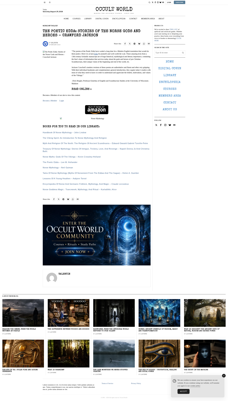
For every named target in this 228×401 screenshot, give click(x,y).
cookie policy (195, 386)
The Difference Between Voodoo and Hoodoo (68, 329)
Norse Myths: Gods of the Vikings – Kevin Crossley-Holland (72, 157)
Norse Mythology (50, 26)
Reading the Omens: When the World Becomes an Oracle (19, 330)
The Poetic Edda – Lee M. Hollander (60, 162)
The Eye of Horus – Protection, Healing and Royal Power (158, 370)
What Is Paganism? (56, 370)
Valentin (54, 43)
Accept (183, 391)
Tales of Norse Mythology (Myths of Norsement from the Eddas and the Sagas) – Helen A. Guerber (91, 173)
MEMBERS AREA (170, 95)
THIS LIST (174, 29)
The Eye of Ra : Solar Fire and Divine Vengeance (20, 370)
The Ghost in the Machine (196, 370)
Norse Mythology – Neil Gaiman (58, 168)
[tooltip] (152, 2)
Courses (170, 89)
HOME (170, 61)
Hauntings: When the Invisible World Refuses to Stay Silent (111, 330)
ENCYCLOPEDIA (170, 82)
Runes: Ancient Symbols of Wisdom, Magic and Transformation (158, 330)
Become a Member (50, 101)
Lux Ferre (7, 334)
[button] (182, 52)
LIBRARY (170, 75)
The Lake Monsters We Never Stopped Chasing (110, 370)
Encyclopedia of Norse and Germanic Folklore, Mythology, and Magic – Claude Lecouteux (86, 184)
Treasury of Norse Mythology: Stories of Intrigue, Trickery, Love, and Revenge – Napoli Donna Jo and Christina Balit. (96, 150)
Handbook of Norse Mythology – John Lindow (64, 133)
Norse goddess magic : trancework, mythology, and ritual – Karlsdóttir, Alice (80, 189)
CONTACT (169, 102)
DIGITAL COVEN (169, 68)
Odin (96, 54)
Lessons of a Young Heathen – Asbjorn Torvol (65, 179)
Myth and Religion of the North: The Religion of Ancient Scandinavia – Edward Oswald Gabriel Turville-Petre (95, 143)
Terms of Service (107, 383)
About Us (170, 109)
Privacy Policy (136, 383)
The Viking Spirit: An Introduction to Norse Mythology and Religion (75, 138)
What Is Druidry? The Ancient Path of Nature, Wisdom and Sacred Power (202, 330)
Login (61, 101)
